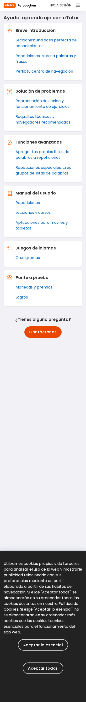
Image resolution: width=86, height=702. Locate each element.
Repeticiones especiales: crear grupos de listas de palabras (44, 170)
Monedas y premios (34, 287)
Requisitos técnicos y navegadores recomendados (43, 119)
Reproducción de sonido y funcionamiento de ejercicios (43, 103)
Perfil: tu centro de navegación (44, 71)
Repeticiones (28, 202)
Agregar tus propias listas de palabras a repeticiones (42, 154)
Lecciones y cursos (33, 212)
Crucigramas (28, 257)
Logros (22, 297)
